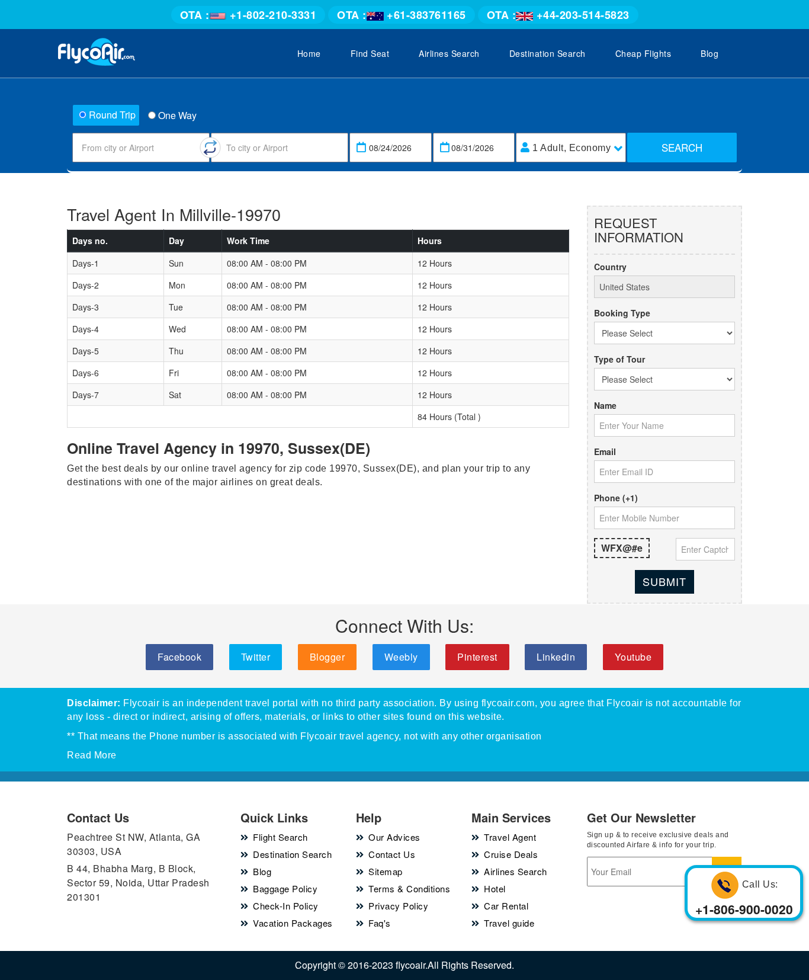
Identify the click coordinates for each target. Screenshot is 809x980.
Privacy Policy (398, 905)
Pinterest (477, 657)
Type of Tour (619, 359)
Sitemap (385, 871)
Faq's (379, 923)
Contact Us (391, 854)
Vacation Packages (293, 923)
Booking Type (622, 313)
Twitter (256, 657)
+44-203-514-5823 (558, 15)
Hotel (495, 888)
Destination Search (547, 53)
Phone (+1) (616, 498)
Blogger (327, 657)
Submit (664, 581)
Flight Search (280, 837)
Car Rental (506, 905)
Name (605, 405)
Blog (709, 53)
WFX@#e (622, 548)
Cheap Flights (643, 53)
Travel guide (509, 923)
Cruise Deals (511, 854)
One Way (177, 115)
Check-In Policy (286, 905)
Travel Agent (510, 837)
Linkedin (556, 657)
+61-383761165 (401, 15)
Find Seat (370, 53)
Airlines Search (449, 53)
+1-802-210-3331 (248, 15)
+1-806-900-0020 (744, 909)
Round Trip (112, 114)
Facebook (179, 657)
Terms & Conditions (409, 888)
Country (610, 267)
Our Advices (394, 837)
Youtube (633, 657)
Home (309, 53)
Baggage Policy (285, 888)
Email (605, 451)
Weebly (401, 657)
